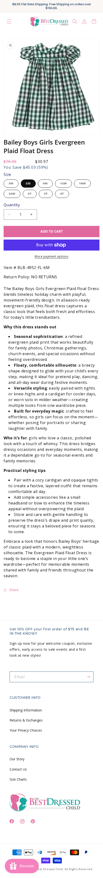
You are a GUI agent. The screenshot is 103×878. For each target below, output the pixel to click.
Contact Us (18, 769)
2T (32, 194)
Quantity (12, 204)
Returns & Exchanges (26, 720)
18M (85, 184)
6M (28, 183)
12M (66, 184)
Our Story (17, 759)
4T (64, 194)
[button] (9, 21)
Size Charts (18, 779)
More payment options (51, 256)
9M (48, 184)
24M (14, 194)
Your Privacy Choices (26, 730)
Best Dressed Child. (50, 869)
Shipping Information (26, 710)
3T (48, 194)
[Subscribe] (88, 676)
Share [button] (14, 589)
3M (13, 184)
